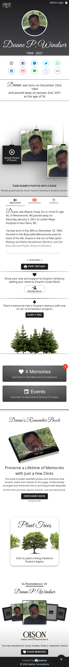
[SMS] (34, 71)
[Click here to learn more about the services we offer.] (34, 636)
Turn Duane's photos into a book (34, 186)
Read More (34, 260)
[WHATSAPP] (57, 63)
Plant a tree (34, 315)
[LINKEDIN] (11, 71)
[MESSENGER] (34, 63)
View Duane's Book (34, 496)
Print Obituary (36, 266)
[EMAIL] (23, 71)
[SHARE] (46, 71)
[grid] (34, 154)
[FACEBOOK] (23, 63)
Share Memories (36, 652)
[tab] (15, 201)
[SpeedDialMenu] (61, 659)
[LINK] (57, 71)
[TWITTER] (46, 63)
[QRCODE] (11, 63)
